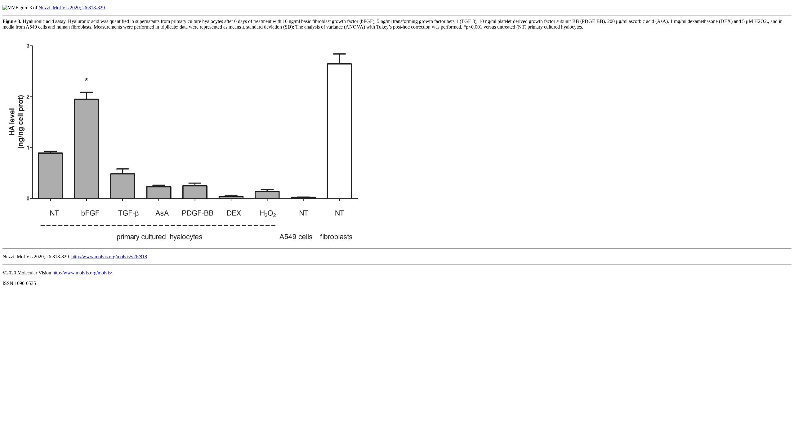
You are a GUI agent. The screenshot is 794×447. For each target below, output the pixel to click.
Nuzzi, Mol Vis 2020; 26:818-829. (72, 7)
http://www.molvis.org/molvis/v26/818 (109, 256)
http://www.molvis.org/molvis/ (82, 272)
